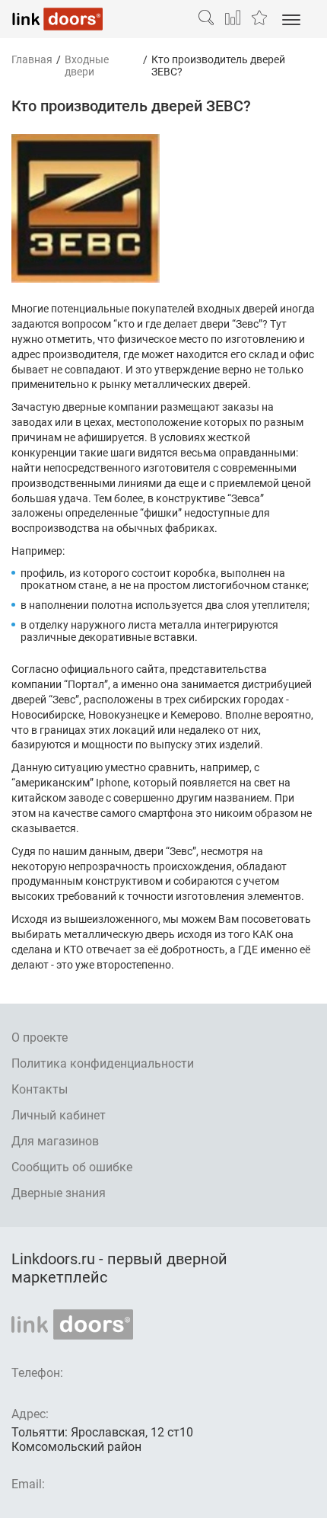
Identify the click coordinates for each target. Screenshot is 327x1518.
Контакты (39, 1089)
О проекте (39, 1037)
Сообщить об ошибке (71, 1167)
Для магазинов (55, 1141)
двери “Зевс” (231, 324)
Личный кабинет (58, 1115)
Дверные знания (58, 1193)
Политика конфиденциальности (102, 1063)
